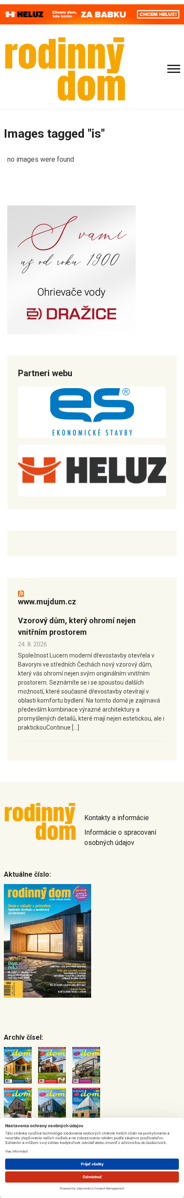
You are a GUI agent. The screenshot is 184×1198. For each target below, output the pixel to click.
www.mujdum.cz (47, 601)
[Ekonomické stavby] (92, 412)
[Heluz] (92, 470)
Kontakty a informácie (116, 818)
